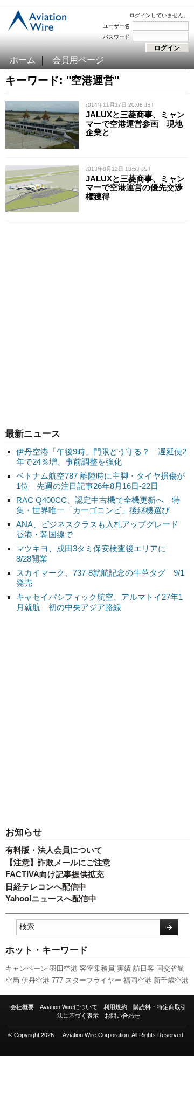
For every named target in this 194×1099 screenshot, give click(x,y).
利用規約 (115, 1007)
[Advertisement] (97, 322)
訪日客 (143, 968)
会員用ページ (78, 60)
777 (57, 980)
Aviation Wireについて (69, 1007)
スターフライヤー (93, 980)
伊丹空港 (36, 980)
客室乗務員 (97, 968)
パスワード (116, 37)
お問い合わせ (122, 1015)
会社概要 (22, 1007)
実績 (124, 968)
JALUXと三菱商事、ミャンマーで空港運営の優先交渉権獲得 (135, 187)
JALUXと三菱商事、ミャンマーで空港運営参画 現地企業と (135, 123)
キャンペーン (26, 968)
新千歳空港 (171, 980)
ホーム (23, 60)
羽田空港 (64, 968)
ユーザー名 (116, 26)
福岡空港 (137, 980)
